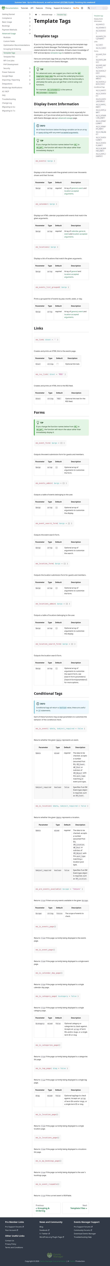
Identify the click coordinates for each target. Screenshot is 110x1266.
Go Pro (76, 8)
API (32, 8)
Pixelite (72, 1261)
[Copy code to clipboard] (54, 160)
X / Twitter (44, 1233)
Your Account (10, 1230)
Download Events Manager (85, 1233)
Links (95, 42)
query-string (43, 132)
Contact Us (9, 1240)
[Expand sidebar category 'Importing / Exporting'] (30, 80)
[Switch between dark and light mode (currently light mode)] (82, 8)
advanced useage (65, 118)
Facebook (43, 1230)
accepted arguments (69, 132)
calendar (74, 231)
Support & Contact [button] (61, 8)
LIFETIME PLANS (67, 2)
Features (39, 8)
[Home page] (36, 14)
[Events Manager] (2, 8)
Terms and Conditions (14, 1247)
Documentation (12, 8)
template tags (56, 53)
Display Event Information (98, 20)
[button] (16, 14)
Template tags (98, 16)
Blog (41, 1227)
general (74, 188)
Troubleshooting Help (83, 1237)
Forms (96, 51)
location (67, 191)
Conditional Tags (99, 87)
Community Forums (82, 1230)
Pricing (48, 8)
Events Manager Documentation (53, 1261)
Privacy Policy (10, 1244)
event (80, 188)
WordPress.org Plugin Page (51, 1237)
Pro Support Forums (13, 1227)
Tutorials (24, 8)
